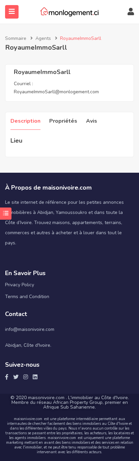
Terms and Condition (27, 296)
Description (25, 121)
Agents (43, 38)
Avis (91, 121)
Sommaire (15, 38)
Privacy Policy (19, 285)
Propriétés (63, 121)
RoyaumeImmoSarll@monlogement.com (56, 92)
